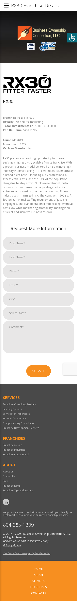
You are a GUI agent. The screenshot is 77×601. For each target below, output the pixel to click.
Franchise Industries (14, 449)
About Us (8, 471)
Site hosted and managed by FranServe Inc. (26, 553)
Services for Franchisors (16, 413)
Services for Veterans (14, 418)
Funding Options (12, 409)
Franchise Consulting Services (19, 404)
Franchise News (11, 485)
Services (38, 581)
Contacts (38, 593)
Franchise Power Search (16, 454)
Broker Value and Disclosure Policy (26, 541)
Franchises (38, 587)
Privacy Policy (12, 545)
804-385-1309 (18, 524)
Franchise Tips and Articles (18, 490)
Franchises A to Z (12, 445)
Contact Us (9, 476)
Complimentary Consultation (19, 423)
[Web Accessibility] (72, 37)
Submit (38, 371)
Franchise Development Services (21, 428)
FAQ (5, 481)
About (38, 575)
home (38, 569)
